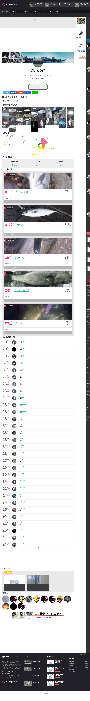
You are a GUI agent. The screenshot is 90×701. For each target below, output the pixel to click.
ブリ (21, 494)
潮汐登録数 (71, 669)
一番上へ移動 (83, 654)
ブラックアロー (8, 585)
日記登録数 (71, 663)
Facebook (13, 92)
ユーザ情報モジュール (18, 15)
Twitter (6, 92)
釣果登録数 (71, 661)
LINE (35, 92)
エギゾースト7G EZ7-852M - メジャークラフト (60, 668)
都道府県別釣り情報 (73, 671)
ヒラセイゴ (21, 290)
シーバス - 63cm (36, 661)
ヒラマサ (22, 536)
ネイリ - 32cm (36, 675)
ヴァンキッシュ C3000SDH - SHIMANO (58, 661)
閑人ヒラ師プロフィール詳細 (10, 101)
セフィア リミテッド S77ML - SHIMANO (59, 682)
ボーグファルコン (32, 585)
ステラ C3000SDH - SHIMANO (59, 675)
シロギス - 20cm (36, 668)
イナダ (18, 225)
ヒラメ (18, 323)
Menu (4, 11)
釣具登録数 (71, 665)
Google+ (20, 92)
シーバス (20, 257)
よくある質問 (45, 693)
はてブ (27, 92)
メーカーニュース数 (73, 667)
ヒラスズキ (21, 192)
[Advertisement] (38, 23)
